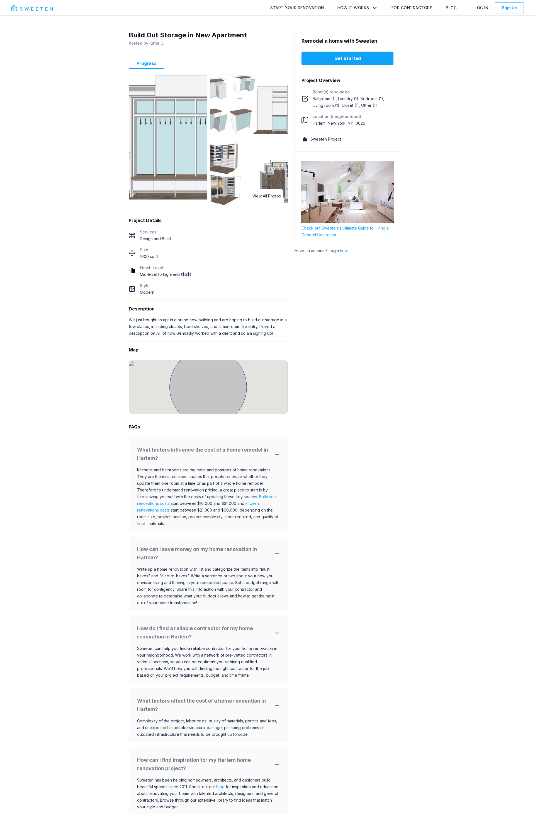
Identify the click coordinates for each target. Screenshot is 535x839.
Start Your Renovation (297, 7)
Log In (481, 7)
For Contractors (412, 7)
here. (344, 250)
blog (220, 786)
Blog (451, 7)
